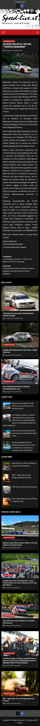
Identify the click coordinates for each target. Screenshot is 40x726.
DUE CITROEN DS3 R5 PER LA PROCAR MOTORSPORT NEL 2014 (16, 388)
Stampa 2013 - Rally (9, 41)
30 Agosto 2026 (16, 548)
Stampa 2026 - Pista (9, 537)
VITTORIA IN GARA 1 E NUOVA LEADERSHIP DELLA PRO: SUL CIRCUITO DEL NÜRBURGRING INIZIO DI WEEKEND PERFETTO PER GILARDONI (19, 661)
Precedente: (17, 259)
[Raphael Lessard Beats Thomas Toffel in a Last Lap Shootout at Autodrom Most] (20, 527)
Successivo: (18, 270)
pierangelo (7, 50)
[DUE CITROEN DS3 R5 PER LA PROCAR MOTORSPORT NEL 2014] (20, 371)
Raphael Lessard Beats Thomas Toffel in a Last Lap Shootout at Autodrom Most (20, 544)
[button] (3, 32)
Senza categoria (8, 575)
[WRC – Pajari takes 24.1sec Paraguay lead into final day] (20, 683)
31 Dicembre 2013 (17, 355)
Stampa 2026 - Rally (9, 615)
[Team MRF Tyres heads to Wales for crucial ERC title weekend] (20, 605)
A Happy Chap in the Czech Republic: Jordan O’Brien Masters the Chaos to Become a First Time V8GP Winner (20, 583)
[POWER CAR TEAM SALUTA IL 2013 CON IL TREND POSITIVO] (20, 335)
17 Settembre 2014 (17, 318)
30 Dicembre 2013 (17, 392)
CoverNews (30, 720)
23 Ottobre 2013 (17, 50)
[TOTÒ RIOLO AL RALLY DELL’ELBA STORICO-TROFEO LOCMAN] (20, 298)
